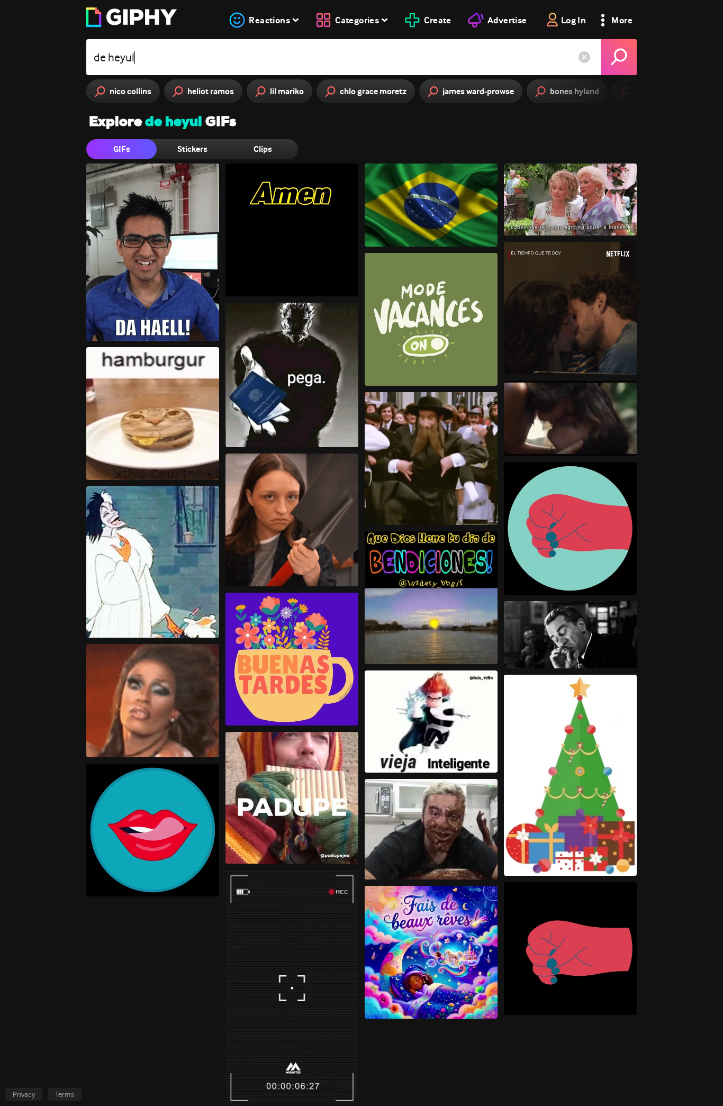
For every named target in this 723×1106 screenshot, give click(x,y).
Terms (64, 1094)
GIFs (121, 149)
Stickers (192, 149)
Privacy (24, 1094)
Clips (263, 149)
